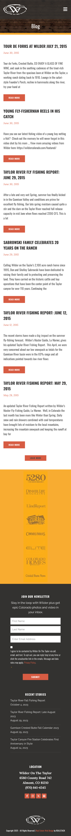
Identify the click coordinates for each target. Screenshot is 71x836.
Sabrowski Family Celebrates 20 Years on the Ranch (31, 245)
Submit (35, 677)
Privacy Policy (30, 662)
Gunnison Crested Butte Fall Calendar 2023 (34, 727)
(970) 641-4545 (35, 788)
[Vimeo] (44, 796)
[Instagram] (32, 796)
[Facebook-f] (27, 796)
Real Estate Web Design (44, 830)
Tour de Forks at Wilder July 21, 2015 (35, 46)
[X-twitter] (38, 796)
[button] (35, 458)
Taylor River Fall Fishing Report (27, 700)
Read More (14, 97)
